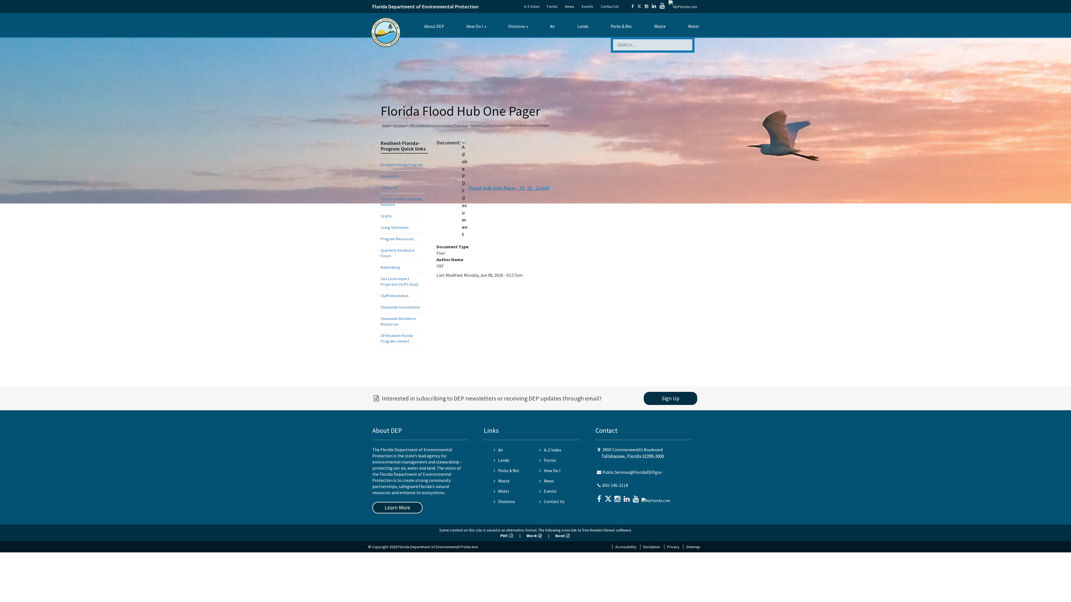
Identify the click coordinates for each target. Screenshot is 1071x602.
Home (386, 125)
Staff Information (395, 295)
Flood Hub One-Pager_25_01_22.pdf (509, 188)
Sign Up (670, 398)
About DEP (434, 26)
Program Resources (397, 238)
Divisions (516, 26)
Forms (552, 6)
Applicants (389, 176)
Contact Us (610, 6)
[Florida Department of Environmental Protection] (385, 32)
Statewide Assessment (400, 307)
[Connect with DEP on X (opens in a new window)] (639, 6)
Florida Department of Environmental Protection (425, 6)
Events (587, 6)
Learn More (397, 507)
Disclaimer (651, 546)
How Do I (474, 26)
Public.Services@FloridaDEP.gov (632, 472)
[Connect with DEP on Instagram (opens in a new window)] (646, 6)
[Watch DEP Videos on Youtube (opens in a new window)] (662, 6)
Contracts (389, 187)
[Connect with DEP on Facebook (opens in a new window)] (632, 6)
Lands (582, 26)
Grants (386, 216)
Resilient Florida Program (488, 125)
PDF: (505, 535)
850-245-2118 (615, 485)
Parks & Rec (621, 26)
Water (693, 26)
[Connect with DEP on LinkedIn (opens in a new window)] (653, 6)
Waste (660, 26)
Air (552, 26)
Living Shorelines (395, 227)
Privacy (673, 546)
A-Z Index (531, 6)
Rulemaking (390, 267)
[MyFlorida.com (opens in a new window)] (683, 6)
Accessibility (625, 546)
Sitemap (693, 546)
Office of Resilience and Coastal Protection (438, 125)
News (569, 6)
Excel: (560, 535)
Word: (532, 535)
